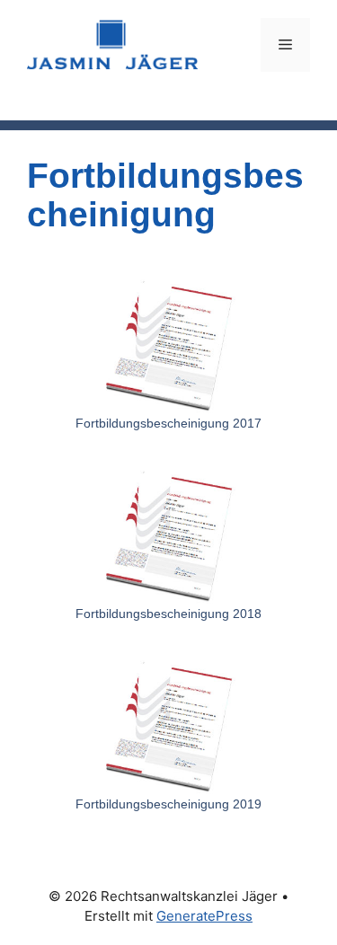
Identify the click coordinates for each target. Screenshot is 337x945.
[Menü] (285, 45)
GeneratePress (204, 915)
